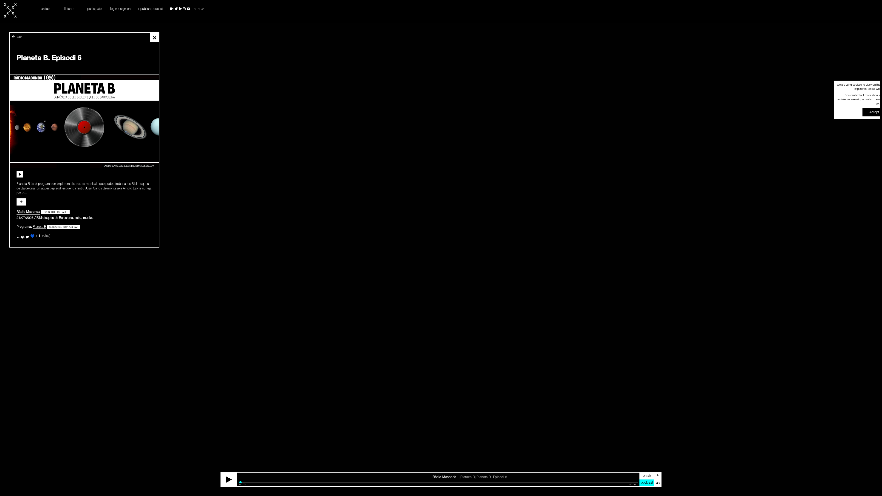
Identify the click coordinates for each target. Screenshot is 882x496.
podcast (647, 482)
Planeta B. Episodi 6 (453, 477)
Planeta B (39, 226)
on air (647, 475)
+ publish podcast (150, 9)
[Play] (229, 479)
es (199, 9)
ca (195, 9)
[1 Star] (32, 236)
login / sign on (120, 9)
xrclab (45, 9)
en (202, 9)
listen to (69, 9)
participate (94, 9)
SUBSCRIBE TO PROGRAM (63, 227)
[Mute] (657, 482)
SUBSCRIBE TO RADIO (55, 212)
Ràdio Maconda (28, 212)
